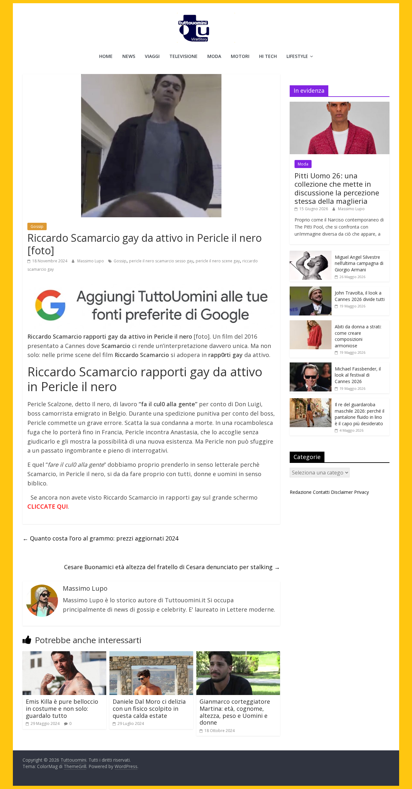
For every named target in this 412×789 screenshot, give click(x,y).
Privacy (361, 492)
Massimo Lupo (91, 261)
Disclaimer (342, 492)
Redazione (301, 492)
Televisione (183, 56)
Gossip (37, 226)
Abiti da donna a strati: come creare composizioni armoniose (358, 336)
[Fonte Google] (151, 306)
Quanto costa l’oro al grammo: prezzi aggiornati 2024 (100, 538)
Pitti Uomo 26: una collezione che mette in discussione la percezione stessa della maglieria (337, 188)
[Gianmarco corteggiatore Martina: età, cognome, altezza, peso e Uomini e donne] (238, 655)
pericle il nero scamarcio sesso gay (161, 261)
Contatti (321, 492)
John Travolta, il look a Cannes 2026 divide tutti (360, 296)
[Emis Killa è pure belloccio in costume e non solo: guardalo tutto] (64, 655)
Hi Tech (268, 56)
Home (106, 56)
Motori (240, 56)
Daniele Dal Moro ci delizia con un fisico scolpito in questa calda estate (149, 708)
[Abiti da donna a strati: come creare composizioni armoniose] (311, 324)
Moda (214, 56)
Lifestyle (297, 56)
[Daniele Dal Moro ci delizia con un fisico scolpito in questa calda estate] (151, 655)
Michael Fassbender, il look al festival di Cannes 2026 (358, 375)
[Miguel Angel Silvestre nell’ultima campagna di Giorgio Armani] (311, 254)
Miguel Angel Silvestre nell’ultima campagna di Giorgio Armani (359, 263)
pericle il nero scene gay (218, 261)
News (128, 56)
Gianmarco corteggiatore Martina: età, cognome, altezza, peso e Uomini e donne (235, 712)
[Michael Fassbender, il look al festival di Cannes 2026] (311, 366)
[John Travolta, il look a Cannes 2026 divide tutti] (311, 290)
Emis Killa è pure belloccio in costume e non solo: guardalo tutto (62, 708)
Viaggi (152, 56)
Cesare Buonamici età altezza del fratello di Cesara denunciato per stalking (172, 567)
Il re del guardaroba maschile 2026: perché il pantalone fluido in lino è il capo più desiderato (359, 414)
